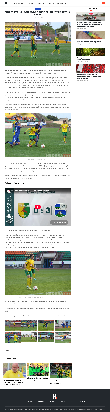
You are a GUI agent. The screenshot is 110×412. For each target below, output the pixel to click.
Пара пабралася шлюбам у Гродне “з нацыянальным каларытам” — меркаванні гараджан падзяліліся (89, 76)
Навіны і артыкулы (18, 3)
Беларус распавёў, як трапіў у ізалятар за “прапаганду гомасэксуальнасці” (89, 42)
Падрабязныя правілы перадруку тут (95, 409)
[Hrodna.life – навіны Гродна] (6, 3)
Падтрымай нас (62, 3)
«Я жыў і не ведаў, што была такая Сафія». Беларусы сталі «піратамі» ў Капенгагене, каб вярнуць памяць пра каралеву (90, 24)
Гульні (31, 3)
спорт (8, 350)
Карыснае (41, 3)
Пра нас (51, 3)
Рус (104, 3)
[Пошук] (98, 3)
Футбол (38, 8)
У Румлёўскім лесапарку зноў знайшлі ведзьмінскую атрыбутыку (87, 58)
